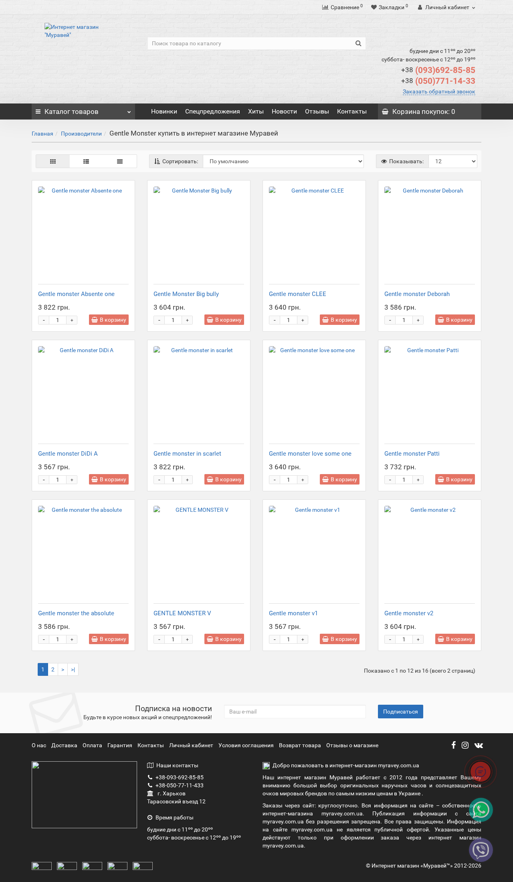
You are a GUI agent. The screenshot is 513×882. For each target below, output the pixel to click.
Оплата (93, 745)
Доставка (65, 745)
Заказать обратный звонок (439, 91)
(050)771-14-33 (438, 81)
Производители (81, 133)
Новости (284, 111)
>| (73, 669)
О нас (39, 745)
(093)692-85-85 (438, 70)
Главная (42, 133)
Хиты (256, 111)
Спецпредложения (212, 111)
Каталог (71, 111)
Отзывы (317, 111)
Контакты (352, 111)
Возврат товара (300, 745)
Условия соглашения (246, 745)
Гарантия (120, 745)
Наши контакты (177, 765)
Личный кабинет (191, 745)
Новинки (164, 111)
